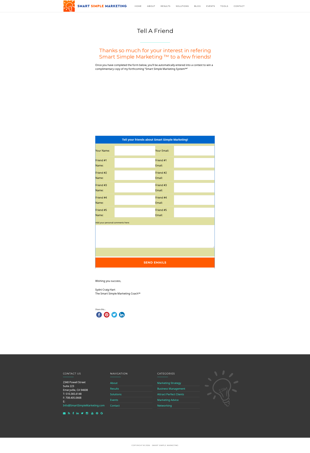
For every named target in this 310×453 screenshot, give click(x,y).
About (114, 383)
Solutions (116, 394)
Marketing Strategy (169, 383)
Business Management (171, 388)
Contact (115, 405)
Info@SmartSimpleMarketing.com (84, 405)
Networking (164, 405)
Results (114, 388)
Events (114, 400)
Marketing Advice (168, 400)
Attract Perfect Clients (170, 394)
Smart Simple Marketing (95, 6)
